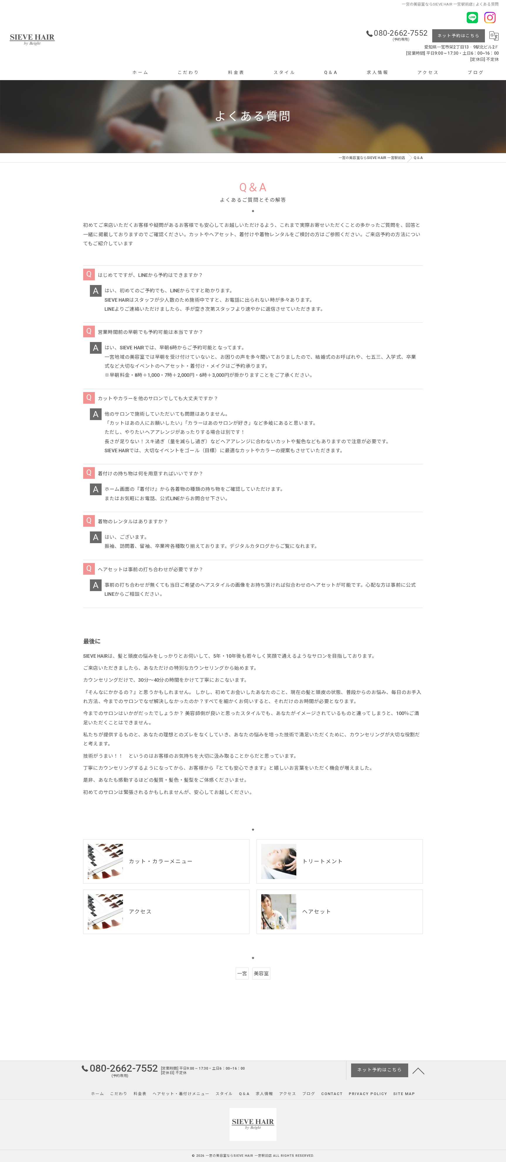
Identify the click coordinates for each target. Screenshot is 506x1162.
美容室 (261, 973)
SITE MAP (404, 1094)
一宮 (242, 973)
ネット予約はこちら (458, 35)
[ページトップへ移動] (418, 1070)
